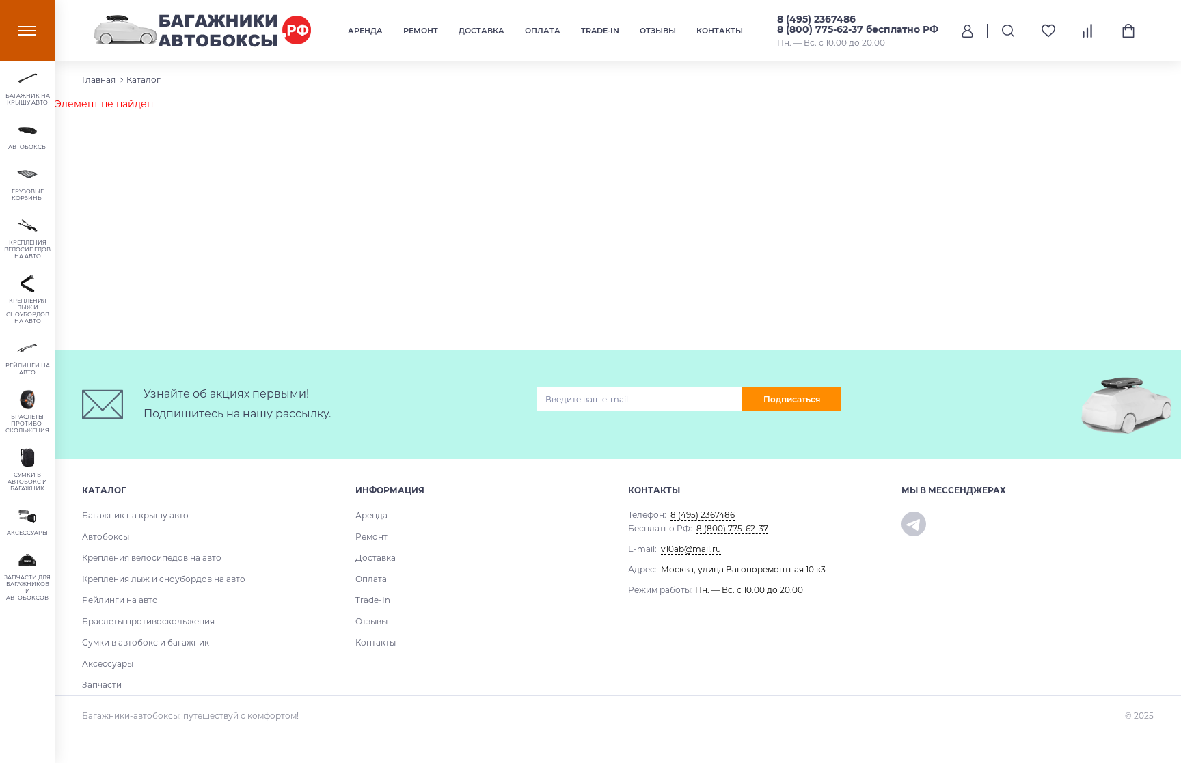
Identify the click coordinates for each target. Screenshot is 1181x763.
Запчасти (102, 685)
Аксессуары (107, 663)
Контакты (719, 31)
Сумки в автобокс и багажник (145, 642)
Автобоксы (105, 536)
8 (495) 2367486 (816, 19)
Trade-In (600, 31)
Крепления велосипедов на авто (151, 558)
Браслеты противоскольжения (148, 621)
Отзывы (658, 31)
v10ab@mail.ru (691, 549)
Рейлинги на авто (120, 600)
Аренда (365, 31)
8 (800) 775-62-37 (732, 528)
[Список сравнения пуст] (1088, 30)
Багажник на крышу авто (135, 515)
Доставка (481, 31)
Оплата (542, 31)
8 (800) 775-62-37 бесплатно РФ (857, 29)
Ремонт (420, 31)
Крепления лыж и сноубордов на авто (163, 579)
